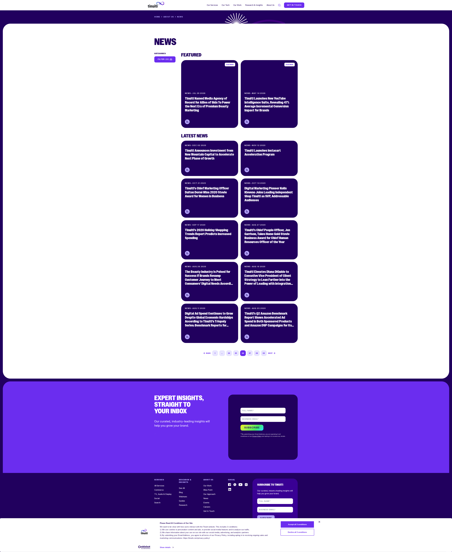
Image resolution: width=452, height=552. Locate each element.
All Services (159, 485)
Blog (181, 492)
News (205, 498)
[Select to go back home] (156, 5)
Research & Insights (254, 5)
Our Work (237, 5)
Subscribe (266, 518)
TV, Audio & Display (163, 494)
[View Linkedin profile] (229, 489)
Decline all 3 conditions (297, 532)
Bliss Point (207, 490)
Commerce (159, 490)
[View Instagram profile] (246, 484)
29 (264, 353)
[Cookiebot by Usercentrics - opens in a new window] (144, 547)
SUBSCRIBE (252, 427)
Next (270, 353)
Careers (206, 507)
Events (206, 502)
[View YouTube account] (240, 484)
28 (257, 353)
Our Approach (209, 494)
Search (157, 502)
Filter (163, 59)
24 (229, 353)
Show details (165, 547)
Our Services (212, 5)
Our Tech (226, 5)
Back (208, 353)
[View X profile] (235, 484)
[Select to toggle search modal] (279, 5)
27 (250, 353)
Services (159, 480)
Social (156, 498)
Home (157, 17)
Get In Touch (208, 511)
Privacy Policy (256, 436)
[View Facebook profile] (229, 484)
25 (236, 353)
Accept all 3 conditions (297, 524)
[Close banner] (319, 522)
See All (182, 488)
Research (183, 505)
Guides (182, 501)
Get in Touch (294, 5)
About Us (270, 5)
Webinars (183, 496)
